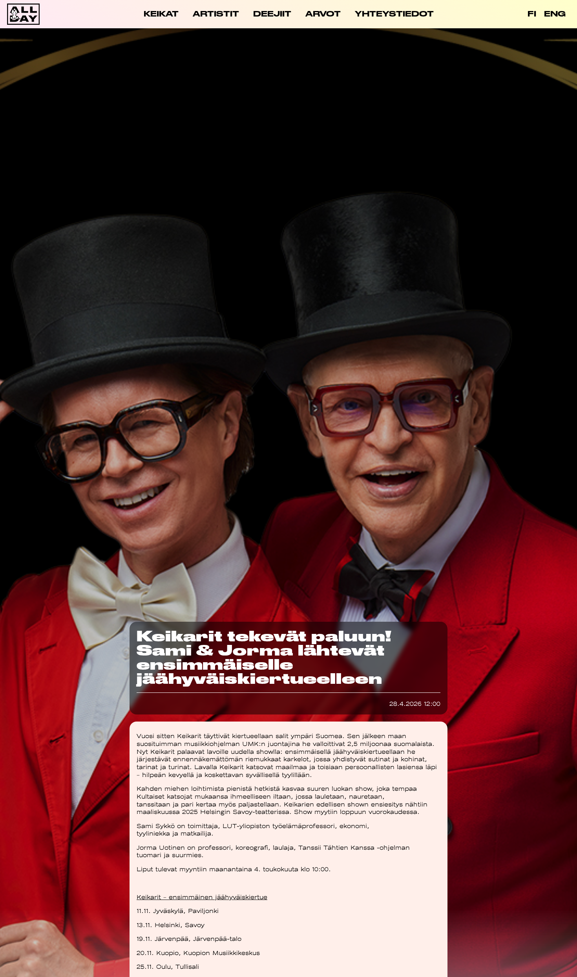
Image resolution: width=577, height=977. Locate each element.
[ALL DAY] (35, 14)
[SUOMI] (532, 14)
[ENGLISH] (555, 14)
